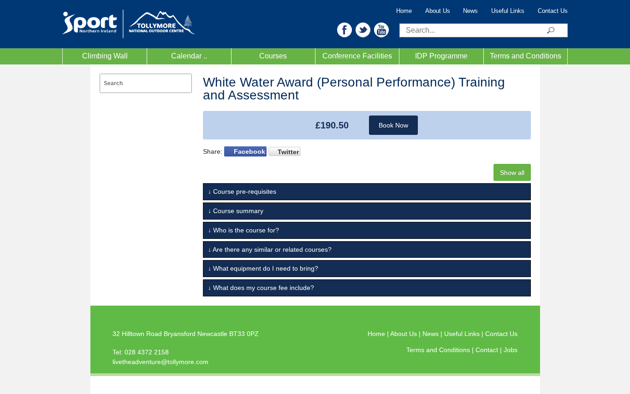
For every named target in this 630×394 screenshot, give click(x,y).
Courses (273, 56)
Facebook (249, 151)
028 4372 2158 (147, 352)
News (470, 11)
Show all (512, 172)
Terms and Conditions (525, 56)
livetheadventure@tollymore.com (160, 361)
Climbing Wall (105, 56)
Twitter (288, 152)
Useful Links (507, 11)
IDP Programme (441, 56)
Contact (487, 349)
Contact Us (553, 11)
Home (404, 11)
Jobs (510, 349)
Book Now (393, 125)
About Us (437, 11)
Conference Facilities (357, 56)
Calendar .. (189, 56)
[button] (344, 29)
